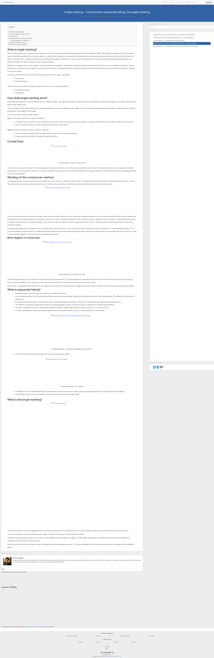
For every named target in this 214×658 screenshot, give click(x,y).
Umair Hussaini (85, 16)
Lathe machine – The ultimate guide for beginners (169, 40)
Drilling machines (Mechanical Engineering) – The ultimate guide (173, 37)
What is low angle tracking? (18, 44)
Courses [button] (172, 2)
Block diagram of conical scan (21, 40)
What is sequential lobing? (18, 42)
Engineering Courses (71, 636)
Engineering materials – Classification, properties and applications (174, 35)
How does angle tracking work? (20, 34)
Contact (80, 642)
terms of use (118, 656)
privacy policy (109, 656)
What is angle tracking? (17, 32)
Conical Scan (14, 36)
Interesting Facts (181, 2)
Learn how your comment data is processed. (40, 626)
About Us (98, 642)
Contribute (151, 636)
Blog (133, 642)
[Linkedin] (3, 569)
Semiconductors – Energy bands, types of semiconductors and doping (175, 46)
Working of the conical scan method (21, 38)
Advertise (116, 642)
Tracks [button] (165, 2)
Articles (98, 636)
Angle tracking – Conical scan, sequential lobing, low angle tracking (174, 43)
